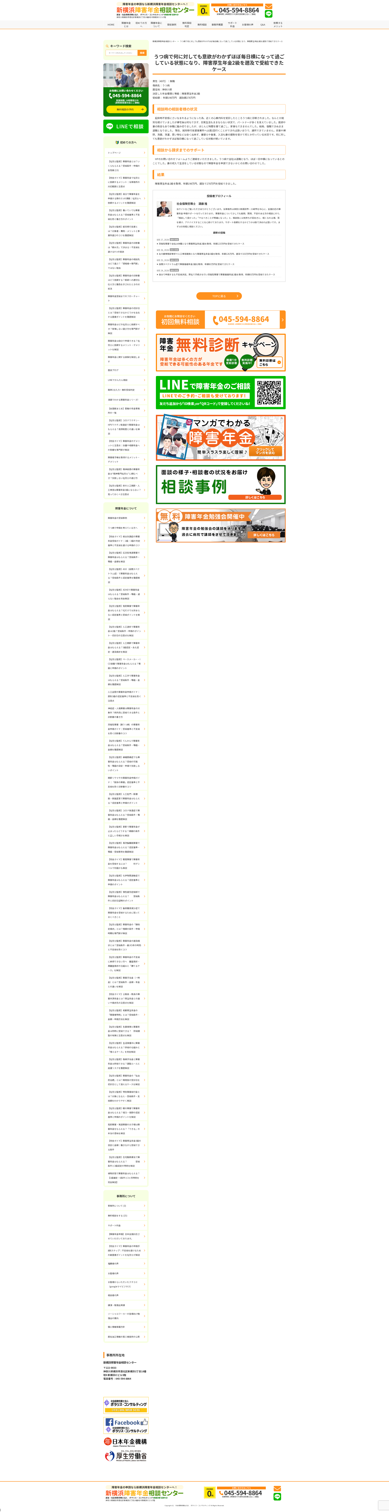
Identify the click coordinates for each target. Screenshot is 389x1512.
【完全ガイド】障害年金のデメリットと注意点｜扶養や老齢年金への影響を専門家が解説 (124, 445)
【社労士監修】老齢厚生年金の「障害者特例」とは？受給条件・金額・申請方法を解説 (124, 1015)
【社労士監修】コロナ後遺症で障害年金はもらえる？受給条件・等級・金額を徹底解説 (124, 815)
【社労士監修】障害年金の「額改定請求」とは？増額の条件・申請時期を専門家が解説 (124, 929)
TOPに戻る (219, 296)
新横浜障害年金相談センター (164, 41)
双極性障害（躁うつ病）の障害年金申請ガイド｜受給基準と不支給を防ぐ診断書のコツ (124, 729)
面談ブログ (113, 370)
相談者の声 (113, 1295)
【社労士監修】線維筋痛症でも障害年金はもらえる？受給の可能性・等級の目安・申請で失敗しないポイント (124, 764)
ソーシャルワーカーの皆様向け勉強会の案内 (124, 1316)
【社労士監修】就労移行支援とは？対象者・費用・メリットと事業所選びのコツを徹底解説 (124, 231)
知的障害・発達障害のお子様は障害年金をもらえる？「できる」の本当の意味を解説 (124, 1129)
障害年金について (156, 24)
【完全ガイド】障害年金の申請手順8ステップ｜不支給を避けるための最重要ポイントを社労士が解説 (124, 1250)
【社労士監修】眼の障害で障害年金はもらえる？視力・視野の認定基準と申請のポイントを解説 (124, 1113)
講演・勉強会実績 (116, 1305)
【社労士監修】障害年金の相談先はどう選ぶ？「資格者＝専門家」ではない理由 (124, 264)
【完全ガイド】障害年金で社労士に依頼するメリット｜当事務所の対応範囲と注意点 (124, 182)
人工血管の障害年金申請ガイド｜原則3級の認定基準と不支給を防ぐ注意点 (124, 696)
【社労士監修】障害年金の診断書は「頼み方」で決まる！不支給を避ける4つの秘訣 (124, 247)
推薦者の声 (113, 1263)
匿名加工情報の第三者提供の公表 (124, 1336)
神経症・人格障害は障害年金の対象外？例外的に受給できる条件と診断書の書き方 (124, 713)
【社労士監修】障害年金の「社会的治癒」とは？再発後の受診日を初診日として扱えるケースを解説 (124, 1080)
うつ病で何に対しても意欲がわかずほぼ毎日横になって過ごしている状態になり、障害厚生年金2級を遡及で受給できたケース (231, 41)
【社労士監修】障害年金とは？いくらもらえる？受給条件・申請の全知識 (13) (124, 166)
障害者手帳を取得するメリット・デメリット (124, 459)
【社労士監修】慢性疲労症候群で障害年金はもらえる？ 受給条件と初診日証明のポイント (124, 896)
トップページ (114, 152)
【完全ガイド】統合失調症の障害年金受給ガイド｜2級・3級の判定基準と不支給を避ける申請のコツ (124, 541)
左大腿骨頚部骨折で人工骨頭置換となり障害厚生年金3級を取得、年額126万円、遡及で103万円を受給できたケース (214, 253)
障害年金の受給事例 (117, 517)
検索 (142, 52)
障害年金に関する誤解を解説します (124, 359)
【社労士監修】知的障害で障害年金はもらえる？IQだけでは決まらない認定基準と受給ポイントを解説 (124, 612)
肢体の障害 (174, 250)
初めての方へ (141, 24)
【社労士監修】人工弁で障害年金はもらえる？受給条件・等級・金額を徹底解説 (124, 680)
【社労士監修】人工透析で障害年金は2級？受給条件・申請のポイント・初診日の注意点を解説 (124, 631)
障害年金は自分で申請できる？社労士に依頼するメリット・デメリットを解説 (124, 345)
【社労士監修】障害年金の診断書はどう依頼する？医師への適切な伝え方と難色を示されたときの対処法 (124, 282)
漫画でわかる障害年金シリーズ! (123, 399)
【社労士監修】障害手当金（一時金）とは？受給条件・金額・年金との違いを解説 (124, 982)
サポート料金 (232, 24)
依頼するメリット (278, 24)
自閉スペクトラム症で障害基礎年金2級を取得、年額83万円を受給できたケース (196, 264)
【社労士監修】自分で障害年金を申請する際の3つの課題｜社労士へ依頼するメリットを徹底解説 (124, 198)
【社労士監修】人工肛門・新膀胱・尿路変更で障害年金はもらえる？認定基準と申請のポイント (124, 798)
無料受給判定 (186, 24)
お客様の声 (247, 24)
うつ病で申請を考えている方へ (123, 527)
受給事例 (171, 24)
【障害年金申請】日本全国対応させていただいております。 (124, 1236)
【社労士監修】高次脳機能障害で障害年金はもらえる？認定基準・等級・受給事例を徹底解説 (124, 847)
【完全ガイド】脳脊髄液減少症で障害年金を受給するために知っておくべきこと (124, 912)
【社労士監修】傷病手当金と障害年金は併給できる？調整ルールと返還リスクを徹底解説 (124, 1064)
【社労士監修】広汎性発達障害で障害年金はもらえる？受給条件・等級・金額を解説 (124, 557)
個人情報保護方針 (116, 1326)
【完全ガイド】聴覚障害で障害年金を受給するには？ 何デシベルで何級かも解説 (124, 864)
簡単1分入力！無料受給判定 (121, 389)
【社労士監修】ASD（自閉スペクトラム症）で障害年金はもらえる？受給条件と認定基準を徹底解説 (124, 576)
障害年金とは (126, 24)
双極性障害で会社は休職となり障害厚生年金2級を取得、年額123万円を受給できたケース (201, 243)
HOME (111, 24)
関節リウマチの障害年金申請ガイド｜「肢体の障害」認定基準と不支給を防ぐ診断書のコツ (124, 782)
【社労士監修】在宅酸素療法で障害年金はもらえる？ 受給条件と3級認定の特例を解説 (124, 1161)
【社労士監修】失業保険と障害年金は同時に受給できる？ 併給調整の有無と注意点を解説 (124, 1031)
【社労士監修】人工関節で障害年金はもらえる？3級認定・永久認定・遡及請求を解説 (124, 647)
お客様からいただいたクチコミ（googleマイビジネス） (123, 1284)
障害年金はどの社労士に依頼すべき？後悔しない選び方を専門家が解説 (124, 329)
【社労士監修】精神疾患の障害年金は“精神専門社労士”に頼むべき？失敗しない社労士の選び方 (124, 474)
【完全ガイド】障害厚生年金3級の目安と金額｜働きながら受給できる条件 (124, 1145)
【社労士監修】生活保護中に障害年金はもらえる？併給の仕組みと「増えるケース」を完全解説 (124, 1047)
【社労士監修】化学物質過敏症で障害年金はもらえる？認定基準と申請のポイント (124, 880)
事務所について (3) (117, 1205)
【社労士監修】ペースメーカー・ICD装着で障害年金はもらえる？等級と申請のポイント (124, 664)
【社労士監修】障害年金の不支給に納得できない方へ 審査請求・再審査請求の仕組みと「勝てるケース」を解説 (124, 964)
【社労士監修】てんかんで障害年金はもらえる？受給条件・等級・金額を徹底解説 (124, 745)
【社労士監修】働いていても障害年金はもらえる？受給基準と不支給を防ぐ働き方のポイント (124, 215)
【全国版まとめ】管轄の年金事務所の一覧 (124, 410)
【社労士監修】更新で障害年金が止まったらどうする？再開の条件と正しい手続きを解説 (124, 831)
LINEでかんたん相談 (117, 379)
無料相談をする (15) (117, 1215)
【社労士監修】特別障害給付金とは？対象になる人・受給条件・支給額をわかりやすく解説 (124, 1096)
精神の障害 (174, 239)
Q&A (262, 24)
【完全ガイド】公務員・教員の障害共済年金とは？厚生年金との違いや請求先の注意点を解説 (124, 998)
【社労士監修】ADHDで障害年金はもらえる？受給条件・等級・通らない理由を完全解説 (124, 594)
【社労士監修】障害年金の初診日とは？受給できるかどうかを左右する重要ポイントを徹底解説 (124, 312)
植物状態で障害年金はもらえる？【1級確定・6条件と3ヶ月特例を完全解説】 (124, 1178)
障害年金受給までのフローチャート (124, 298)
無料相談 (202, 24)
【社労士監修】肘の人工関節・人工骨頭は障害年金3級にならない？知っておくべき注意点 (124, 490)
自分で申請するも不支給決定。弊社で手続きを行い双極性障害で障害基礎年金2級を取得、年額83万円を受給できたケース (217, 274)
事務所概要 (217, 24)
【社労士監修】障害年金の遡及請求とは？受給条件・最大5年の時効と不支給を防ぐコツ (124, 945)
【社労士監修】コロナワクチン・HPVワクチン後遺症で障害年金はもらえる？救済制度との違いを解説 (124, 427)
